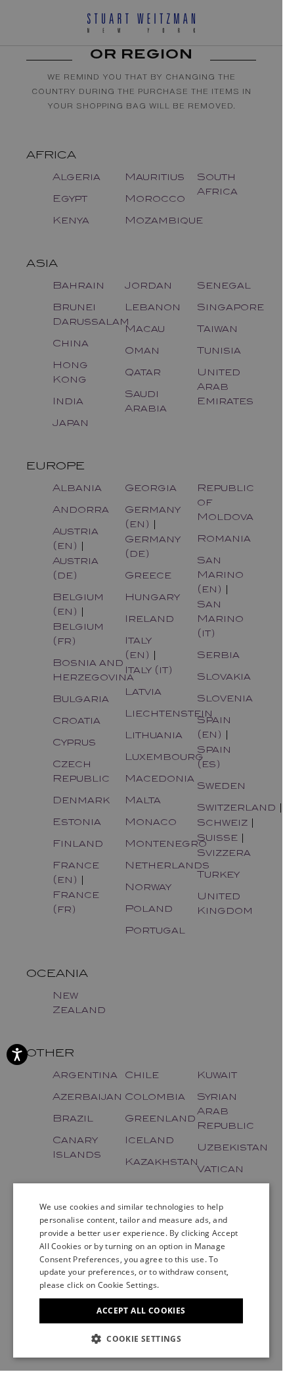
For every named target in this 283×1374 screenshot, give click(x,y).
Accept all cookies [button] (141, 1310)
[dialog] (141, 685)
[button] (141, 1338)
